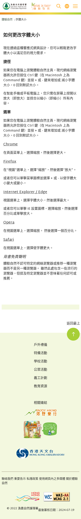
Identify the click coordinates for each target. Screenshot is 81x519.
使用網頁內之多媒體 (52, 478)
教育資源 (40, 386)
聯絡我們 (7, 478)
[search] (58, 6)
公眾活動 (40, 370)
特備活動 (40, 353)
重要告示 (20, 478)
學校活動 (40, 361)
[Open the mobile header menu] (75, 6)
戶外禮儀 (40, 345)
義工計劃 (40, 378)
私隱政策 (32, 478)
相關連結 (40, 403)
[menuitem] (67, 6)
